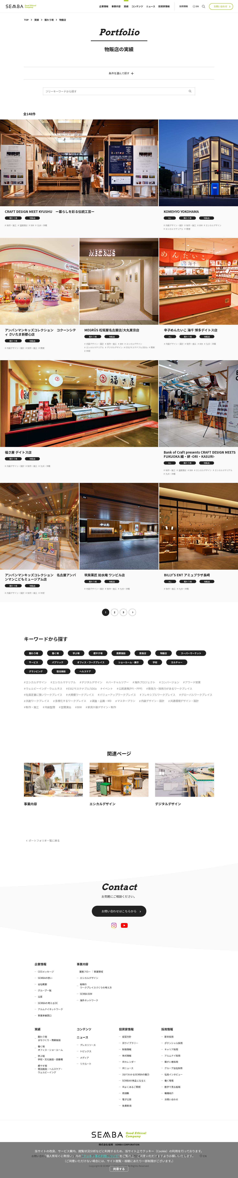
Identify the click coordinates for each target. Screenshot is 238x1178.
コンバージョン (170, 682)
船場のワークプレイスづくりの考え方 (96, 986)
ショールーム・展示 (128, 662)
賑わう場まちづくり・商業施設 (49, 1038)
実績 (126, 6)
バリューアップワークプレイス (118, 694)
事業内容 (116, 6)
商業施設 (120, 653)
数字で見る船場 (172, 1086)
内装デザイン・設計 (174, 225)
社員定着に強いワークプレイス (44, 694)
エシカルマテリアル (174, 229)
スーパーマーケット (191, 653)
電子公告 (126, 1099)
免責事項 (126, 1105)
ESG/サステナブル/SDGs (136, 347)
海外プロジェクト (145, 682)
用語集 (125, 1093)
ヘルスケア (85, 671)
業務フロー (85, 971)
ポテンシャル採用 (173, 1043)
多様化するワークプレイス (70, 700)
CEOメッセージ (46, 971)
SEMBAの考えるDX (47, 1003)
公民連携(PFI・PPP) (130, 688)
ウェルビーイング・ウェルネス (44, 688)
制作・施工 (12, 225)
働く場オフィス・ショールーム (50, 1048)
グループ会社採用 (173, 1068)
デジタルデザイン (115, 347)
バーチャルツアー (118, 682)
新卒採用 (169, 1036)
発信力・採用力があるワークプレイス (170, 688)
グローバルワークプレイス (196, 694)
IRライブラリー (130, 1043)
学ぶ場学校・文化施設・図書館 (50, 1057)
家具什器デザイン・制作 (102, 707)
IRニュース (127, 1068)
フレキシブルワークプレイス (158, 694)
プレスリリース (88, 1045)
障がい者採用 (171, 1061)
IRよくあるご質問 (131, 1086)
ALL (169, 218)
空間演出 (24, 225)
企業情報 (103, 6)
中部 (88, 351)
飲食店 (142, 653)
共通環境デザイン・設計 (184, 700)
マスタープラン (126, 700)
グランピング (36, 671)
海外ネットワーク (89, 1000)
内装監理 (50, 707)
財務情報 (126, 1049)
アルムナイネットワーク (50, 1009)
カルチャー (176, 662)
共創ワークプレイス (37, 700)
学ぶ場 (76, 653)
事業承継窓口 (44, 1015)
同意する (119, 1169)
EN (197, 6)
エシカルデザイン (213, 225)
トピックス (85, 1051)
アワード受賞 (193, 682)
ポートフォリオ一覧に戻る (44, 840)
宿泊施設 (61, 671)
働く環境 (169, 1080)
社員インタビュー (173, 1074)
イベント (107, 688)
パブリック (57, 662)
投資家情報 (164, 6)
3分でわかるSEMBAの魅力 (135, 1074)
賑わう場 (13, 218)
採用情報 (183, 6)
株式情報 (126, 1055)
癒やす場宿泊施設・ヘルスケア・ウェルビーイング (50, 1069)
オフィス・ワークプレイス (90, 662)
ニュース (150, 6)
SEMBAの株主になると (134, 1080)
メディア (84, 1057)
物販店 (32, 218)
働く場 (55, 653)
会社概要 (42, 984)
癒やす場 (97, 653)
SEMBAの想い (45, 978)
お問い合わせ (220, 6)
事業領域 (98, 971)
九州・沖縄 (42, 225)
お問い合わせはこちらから (119, 911)
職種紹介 (169, 1093)
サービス (33, 662)
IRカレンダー (129, 1061)
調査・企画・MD (101, 700)
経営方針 (126, 1036)
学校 (155, 662)
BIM (32, 225)
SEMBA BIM (86, 993)
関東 (188, 229)
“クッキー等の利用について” (100, 1156)
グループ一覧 (44, 990)
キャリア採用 (171, 1049)
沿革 (40, 996)
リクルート (85, 1063)
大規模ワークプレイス (81, 694)
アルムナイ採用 (172, 1055)
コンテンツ (137, 6)
